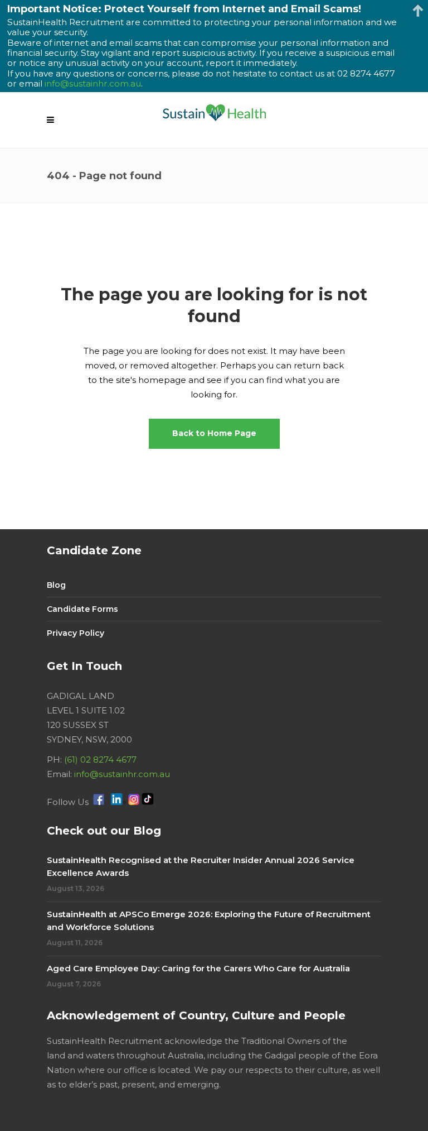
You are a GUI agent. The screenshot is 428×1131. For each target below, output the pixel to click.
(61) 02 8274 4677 (100, 759)
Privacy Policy (75, 633)
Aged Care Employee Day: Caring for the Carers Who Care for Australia (198, 968)
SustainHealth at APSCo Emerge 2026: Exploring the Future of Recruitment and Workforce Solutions (209, 920)
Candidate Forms (82, 609)
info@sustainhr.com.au (122, 774)
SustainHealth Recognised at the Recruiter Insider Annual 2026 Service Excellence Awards (200, 866)
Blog (56, 585)
